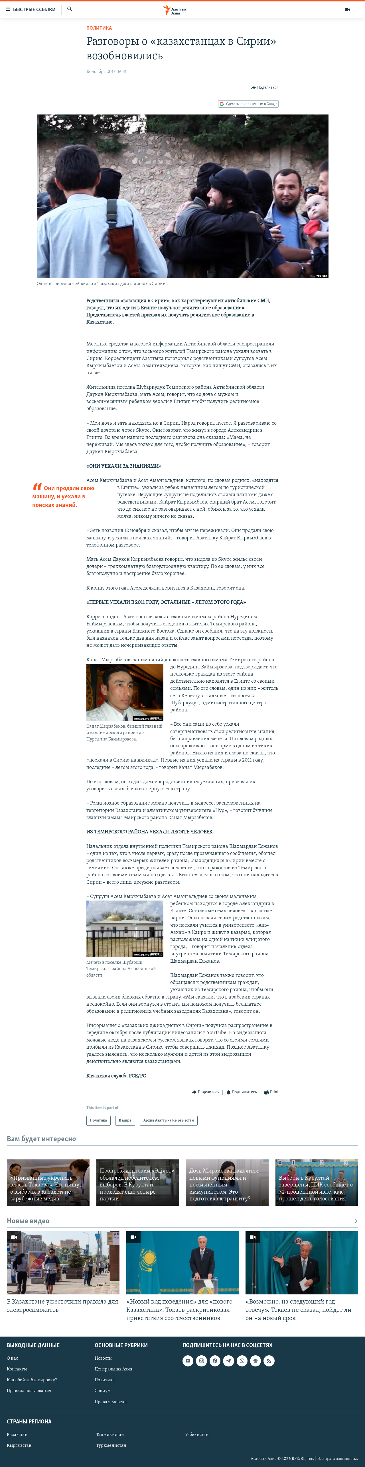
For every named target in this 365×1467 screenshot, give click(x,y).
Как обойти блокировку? (32, 1380)
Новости (103, 1358)
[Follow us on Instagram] (201, 1360)
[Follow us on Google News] (255, 1360)
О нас (12, 1358)
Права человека (111, 1402)
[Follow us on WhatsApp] (242, 1360)
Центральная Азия (113, 1369)
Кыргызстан (19, 1445)
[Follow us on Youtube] (187, 1360)
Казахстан (17, 1434)
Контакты (17, 1369)
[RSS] (268, 1360)
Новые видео (28, 1221)
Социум (103, 1391)
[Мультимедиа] (347, 10)
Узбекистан (197, 1434)
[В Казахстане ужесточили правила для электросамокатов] (63, 1262)
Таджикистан (110, 1434)
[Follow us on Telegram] (228, 1360)
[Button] (265, 87)
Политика (99, 28)
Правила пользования (29, 1391)
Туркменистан (111, 1445)
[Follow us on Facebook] (215, 1360)
